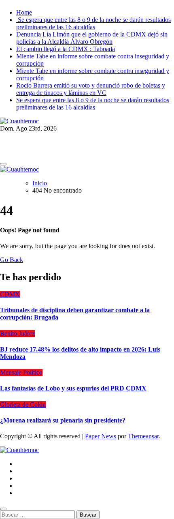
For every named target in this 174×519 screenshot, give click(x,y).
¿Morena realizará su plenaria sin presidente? (62, 420)
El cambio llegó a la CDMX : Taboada (65, 48)
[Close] (3, 509)
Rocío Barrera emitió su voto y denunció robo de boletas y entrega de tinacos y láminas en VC (90, 89)
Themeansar (143, 436)
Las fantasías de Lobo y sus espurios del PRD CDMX (73, 388)
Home (24, 12)
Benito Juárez (17, 333)
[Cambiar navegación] (3, 164)
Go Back (11, 259)
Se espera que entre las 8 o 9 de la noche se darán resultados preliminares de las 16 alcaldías (93, 23)
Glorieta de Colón (23, 404)
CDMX (10, 294)
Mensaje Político (21, 372)
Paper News (100, 436)
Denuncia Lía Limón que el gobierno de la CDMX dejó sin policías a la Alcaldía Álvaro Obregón (92, 38)
